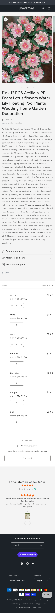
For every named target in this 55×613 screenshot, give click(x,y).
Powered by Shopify (29, 600)
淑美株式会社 (17, 600)
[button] (5, 8)
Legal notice (37, 607)
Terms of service (28, 604)
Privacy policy (15, 604)
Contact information (23, 607)
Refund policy (43, 600)
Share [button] (7, 272)
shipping (26, 451)
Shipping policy (41, 604)
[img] (27, 485)
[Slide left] (22, 87)
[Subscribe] (41, 545)
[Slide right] (33, 87)
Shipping (5, 123)
